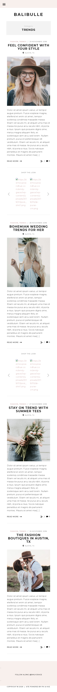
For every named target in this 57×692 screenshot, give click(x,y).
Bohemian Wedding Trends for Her (28, 228)
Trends (22, 42)
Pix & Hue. (46, 687)
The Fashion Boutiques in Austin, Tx (28, 538)
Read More (13, 161)
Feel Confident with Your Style (28, 47)
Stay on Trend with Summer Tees (28, 409)
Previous (9, 194)
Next (48, 194)
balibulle (28, 14)
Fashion (14, 42)
